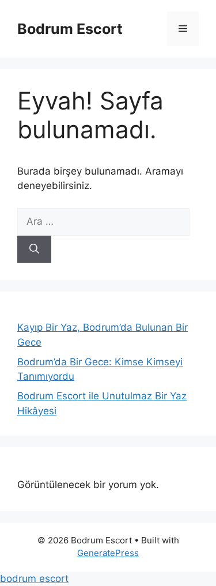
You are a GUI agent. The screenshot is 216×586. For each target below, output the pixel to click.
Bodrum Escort (70, 28)
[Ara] (34, 249)
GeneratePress (108, 552)
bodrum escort (34, 578)
